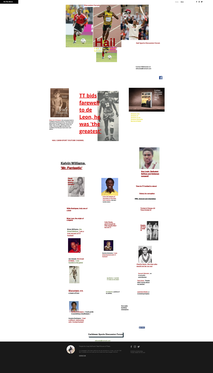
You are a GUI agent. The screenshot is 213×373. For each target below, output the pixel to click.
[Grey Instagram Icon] (134, 346)
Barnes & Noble (136, 121)
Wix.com (143, 352)
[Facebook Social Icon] (160, 77)
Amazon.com (135, 114)
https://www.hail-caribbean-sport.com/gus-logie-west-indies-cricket (106, 319)
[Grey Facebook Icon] (131, 346)
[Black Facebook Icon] (197, 2)
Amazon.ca (134, 116)
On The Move (8, 2)
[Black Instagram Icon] (199, 2)
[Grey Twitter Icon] (138, 346)
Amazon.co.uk (135, 117)
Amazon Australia (137, 119)
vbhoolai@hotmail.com (143, 69)
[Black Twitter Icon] (202, 2)
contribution (142, 277)
